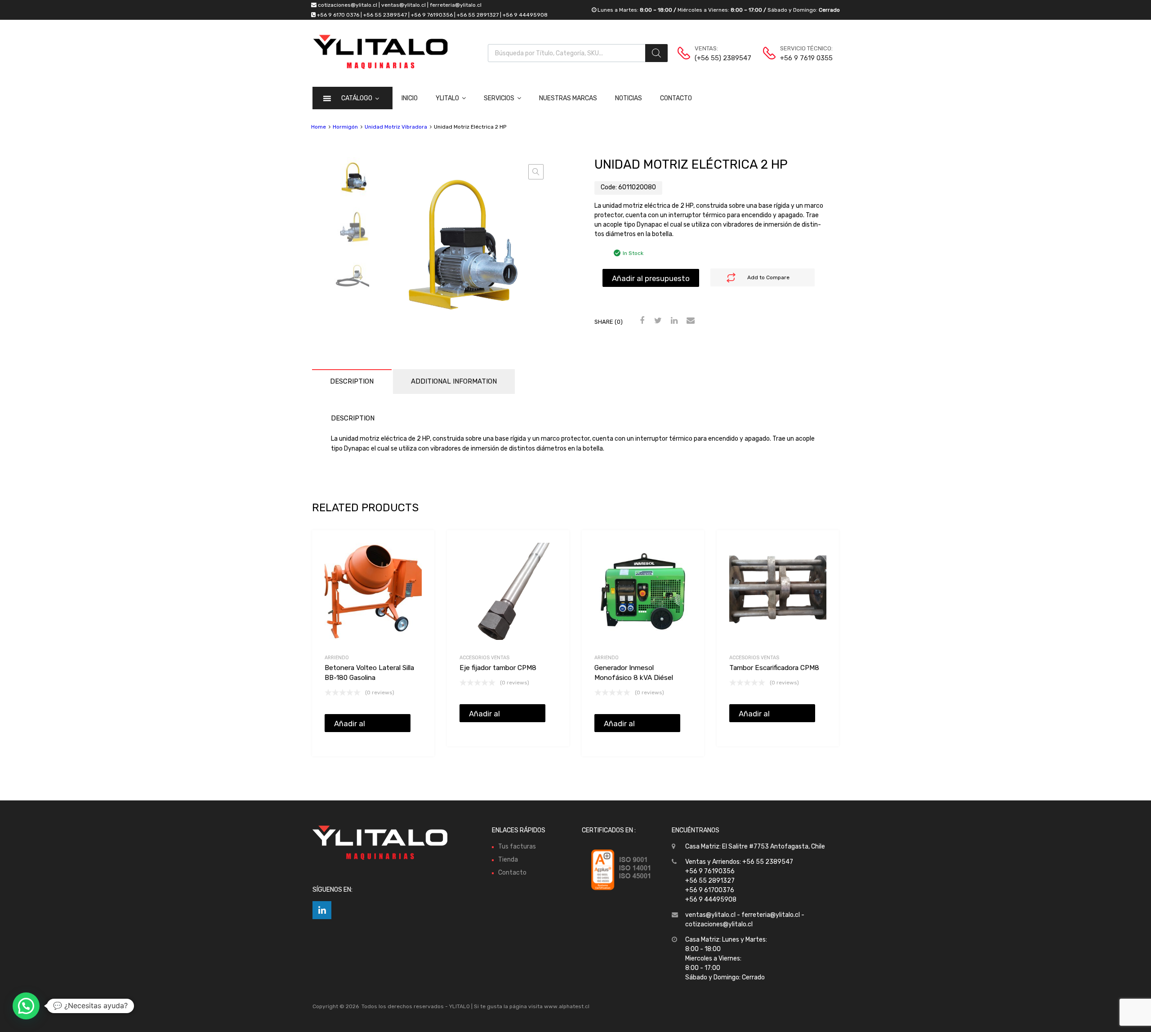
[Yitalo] (380, 67)
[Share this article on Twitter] (657, 321)
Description (352, 381)
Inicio (410, 98)
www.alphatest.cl (566, 1006)
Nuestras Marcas (568, 98)
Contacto (676, 98)
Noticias (628, 98)
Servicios (499, 98)
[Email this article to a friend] (689, 321)
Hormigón (345, 127)
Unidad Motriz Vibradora (396, 127)
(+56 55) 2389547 (717, 58)
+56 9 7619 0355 (802, 58)
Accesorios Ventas (484, 658)
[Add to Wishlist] (419, 547)
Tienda (508, 859)
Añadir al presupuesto (651, 278)
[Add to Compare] (419, 561)
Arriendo (337, 658)
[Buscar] (656, 53)
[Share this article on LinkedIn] (673, 321)
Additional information (454, 381)
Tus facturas (517, 846)
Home (318, 127)
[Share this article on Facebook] (641, 321)
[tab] (352, 381)
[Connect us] (321, 910)
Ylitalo (447, 98)
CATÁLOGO (356, 98)
